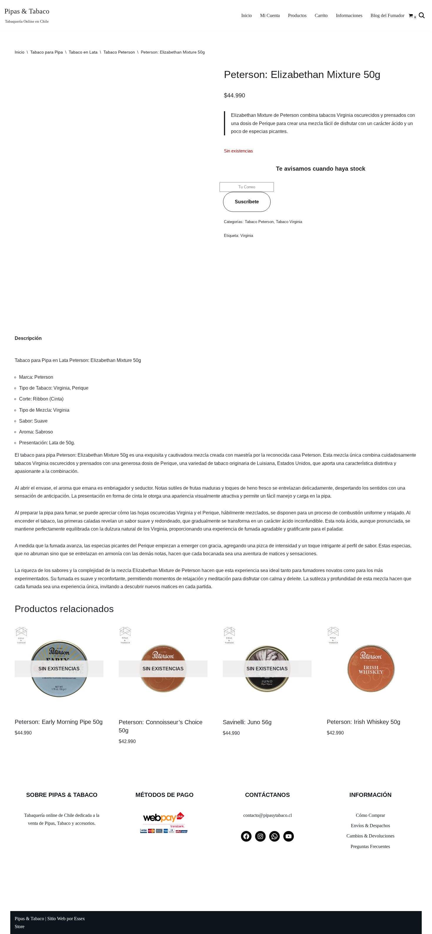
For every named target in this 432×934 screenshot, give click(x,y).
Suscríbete (247, 201)
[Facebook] (246, 836)
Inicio (246, 15)
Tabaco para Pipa (46, 52)
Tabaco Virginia (289, 222)
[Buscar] (422, 15)
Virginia (246, 235)
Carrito (321, 15)
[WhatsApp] (274, 836)
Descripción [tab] (28, 338)
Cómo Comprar (370, 815)
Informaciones (349, 15)
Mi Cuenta (270, 15)
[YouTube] (288, 836)
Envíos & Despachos (370, 825)
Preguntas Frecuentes (370, 846)
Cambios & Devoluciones (370, 835)
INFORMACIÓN (370, 795)
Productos (297, 15)
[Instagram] (260, 836)
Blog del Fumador (387, 15)
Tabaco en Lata (83, 52)
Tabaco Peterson (119, 52)
